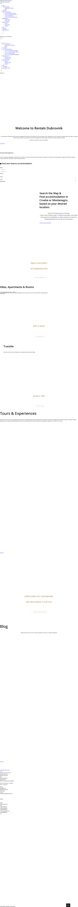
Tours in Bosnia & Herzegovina (12, 54)
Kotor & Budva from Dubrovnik (7, 426)
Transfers (4, 48)
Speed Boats (8, 62)
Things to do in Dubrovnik (6, 703)
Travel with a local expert (5, 638)
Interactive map (6, 68)
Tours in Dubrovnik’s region (11, 50)
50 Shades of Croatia (4, 671)
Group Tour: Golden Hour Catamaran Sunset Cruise (12, 491)
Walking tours (5, 56)
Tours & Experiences (7, 49)
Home (3, 42)
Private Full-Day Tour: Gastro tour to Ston (9, 459)
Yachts (6, 64)
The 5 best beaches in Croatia (7, 735)
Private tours (8, 57)
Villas (6, 46)
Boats (6, 61)
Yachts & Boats (5, 60)
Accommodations (6, 43)
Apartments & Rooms (10, 45)
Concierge (4, 66)
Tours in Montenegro (10, 53)
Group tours (8, 58)
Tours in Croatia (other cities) (11, 52)
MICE (3, 65)
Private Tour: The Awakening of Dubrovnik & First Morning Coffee (15, 523)
